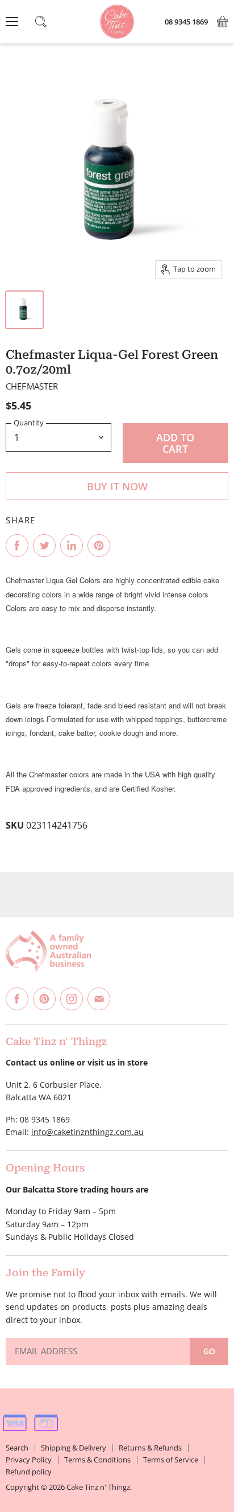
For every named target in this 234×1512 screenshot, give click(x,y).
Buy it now (117, 486)
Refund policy (29, 1471)
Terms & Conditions (97, 1459)
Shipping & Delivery (73, 1448)
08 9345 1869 (186, 22)
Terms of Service (170, 1459)
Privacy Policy (29, 1459)
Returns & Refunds (150, 1448)
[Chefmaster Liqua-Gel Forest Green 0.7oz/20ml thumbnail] (24, 310)
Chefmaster (32, 386)
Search (17, 1448)
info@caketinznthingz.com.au (87, 1131)
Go (209, 1351)
